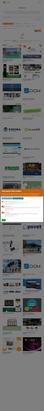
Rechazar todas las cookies (18, 198)
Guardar (3, 220)
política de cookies (35, 194)
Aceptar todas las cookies (7, 198)
